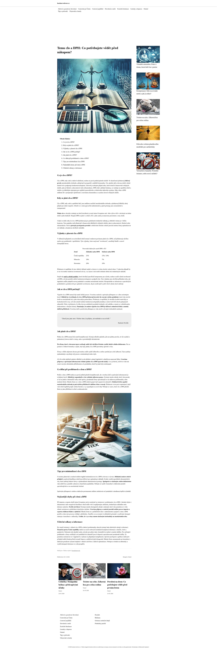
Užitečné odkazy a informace (72, 168)
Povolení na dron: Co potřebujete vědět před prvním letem (117, 585)
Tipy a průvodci (63, 11)
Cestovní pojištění (97, 9)
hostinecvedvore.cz (63, 3)
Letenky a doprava (136, 9)
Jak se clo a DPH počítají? (71, 152)
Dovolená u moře (110, 9)
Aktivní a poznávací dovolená (67, 9)
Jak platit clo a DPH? (70, 155)
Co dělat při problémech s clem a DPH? (76, 158)
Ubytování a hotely (75, 11)
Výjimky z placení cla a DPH (72, 148)
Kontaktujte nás (76, 550)
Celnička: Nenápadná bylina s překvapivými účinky (68, 585)
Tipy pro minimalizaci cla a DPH (74, 161)
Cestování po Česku (84, 9)
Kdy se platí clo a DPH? (71, 145)
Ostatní (146, 9)
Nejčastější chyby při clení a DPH (74, 165)
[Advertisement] (108, 25)
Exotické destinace (123, 9)
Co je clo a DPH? (69, 142)
